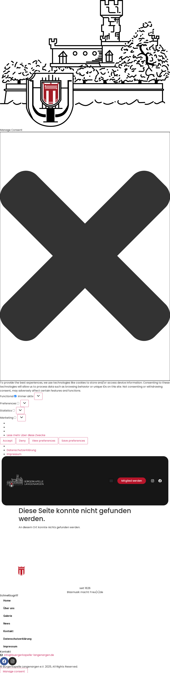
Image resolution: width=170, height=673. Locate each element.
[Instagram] (152, 480)
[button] (85, 256)
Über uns (8, 608)
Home (7, 600)
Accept (8, 441)
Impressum (14, 454)
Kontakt (8, 631)
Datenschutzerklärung (21, 450)
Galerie (7, 615)
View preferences (43, 441)
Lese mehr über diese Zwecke (26, 435)
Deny (22, 441)
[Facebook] (160, 480)
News (6, 623)
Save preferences (73, 441)
